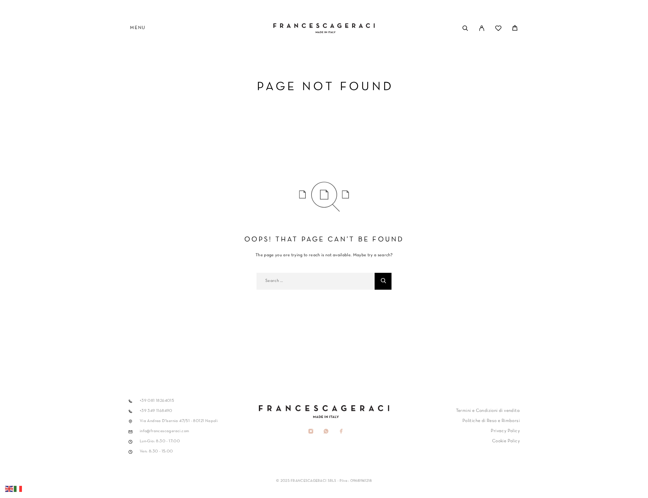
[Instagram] (310, 432)
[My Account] (482, 28)
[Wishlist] (498, 30)
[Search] (465, 28)
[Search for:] (315, 281)
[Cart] (515, 29)
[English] (9, 489)
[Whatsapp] (325, 432)
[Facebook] (341, 432)
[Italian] (18, 489)
